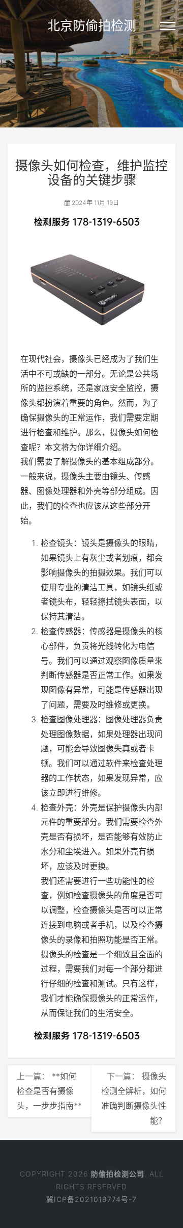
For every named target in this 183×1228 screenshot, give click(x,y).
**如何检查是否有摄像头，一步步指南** (49, 1091)
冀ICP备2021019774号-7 (91, 1199)
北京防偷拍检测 (91, 25)
